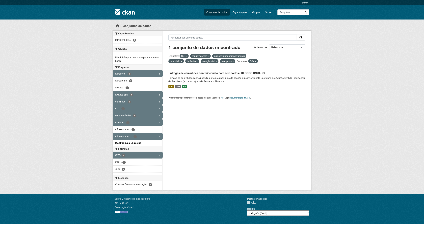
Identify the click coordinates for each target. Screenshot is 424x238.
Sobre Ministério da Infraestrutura (132, 198)
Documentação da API (239, 97)
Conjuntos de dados (216, 12)
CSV (171, 86)
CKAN (252, 202)
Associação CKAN (124, 207)
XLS (184, 86)
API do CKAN (122, 203)
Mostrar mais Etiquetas (128, 142)
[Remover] (186, 56)
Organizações (240, 12)
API (222, 97)
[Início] (117, 26)
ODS (178, 86)
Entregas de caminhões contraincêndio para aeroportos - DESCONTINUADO (216, 73)
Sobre (268, 12)
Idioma (251, 208)
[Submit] (305, 12)
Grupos (256, 12)
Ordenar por (261, 47)
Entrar (304, 2)
